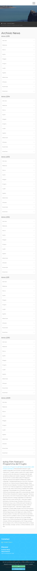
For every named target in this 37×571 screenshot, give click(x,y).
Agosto (4, 72)
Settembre (5, 77)
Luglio (4, 68)
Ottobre (4, 82)
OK (18, 566)
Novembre (5, 86)
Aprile (3, 54)
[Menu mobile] (34, 3)
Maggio (4, 59)
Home (4, 23)
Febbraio (4, 45)
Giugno (4, 63)
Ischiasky (9, 3)
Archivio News (10, 23)
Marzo (4, 49)
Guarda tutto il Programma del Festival (13, 467)
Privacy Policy (18, 569)
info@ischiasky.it (8, 542)
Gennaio (4, 40)
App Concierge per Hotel (7, 553)
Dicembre (4, 91)
